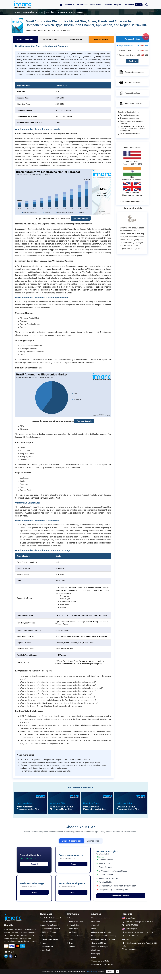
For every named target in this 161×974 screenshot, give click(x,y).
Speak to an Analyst (133, 83)
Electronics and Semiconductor (103, 939)
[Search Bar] (146, 5)
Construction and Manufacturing (104, 936)
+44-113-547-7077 (132, 935)
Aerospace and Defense (101, 918)
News (70, 943)
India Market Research (49, 921)
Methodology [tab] (76, 39)
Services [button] (69, 5)
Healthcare (96, 950)
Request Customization (134, 72)
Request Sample (80, 218)
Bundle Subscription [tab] (71, 841)
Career (71, 918)
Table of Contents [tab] (51, 39)
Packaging (96, 954)
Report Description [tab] (25, 39)
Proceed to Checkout (120, 896)
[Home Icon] (60, 4)
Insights (117, 5)
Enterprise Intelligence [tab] (71, 885)
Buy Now (132, 61)
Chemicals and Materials (101, 932)
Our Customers (74, 932)
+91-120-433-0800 (132, 949)
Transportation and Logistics (102, 964)
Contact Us (129, 5)
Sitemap (71, 946)
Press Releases (47, 946)
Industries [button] (81, 5)
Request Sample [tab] (101, 39)
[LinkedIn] (6, 956)
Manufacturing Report (49, 939)
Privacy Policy (92, 971)
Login (138, 5)
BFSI (94, 929)
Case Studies (46, 950)
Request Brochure (132, 93)
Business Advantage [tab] (32, 885)
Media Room (95, 5)
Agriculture (96, 921)
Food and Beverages (100, 946)
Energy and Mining (99, 943)
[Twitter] (15, 956)
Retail (94, 957)
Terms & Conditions (75, 921)
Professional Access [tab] (70, 856)
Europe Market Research (50, 929)
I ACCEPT (110, 971)
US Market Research (49, 932)
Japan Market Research (50, 925)
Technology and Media (100, 961)
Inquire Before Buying (134, 103)
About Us (107, 5)
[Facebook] (10, 956)
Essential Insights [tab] (30, 856)
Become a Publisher (75, 936)
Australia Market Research (51, 918)
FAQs (70, 939)
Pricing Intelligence (48, 936)
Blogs (43, 943)
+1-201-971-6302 (131, 925)
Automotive (96, 925)
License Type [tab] (93, 841)
